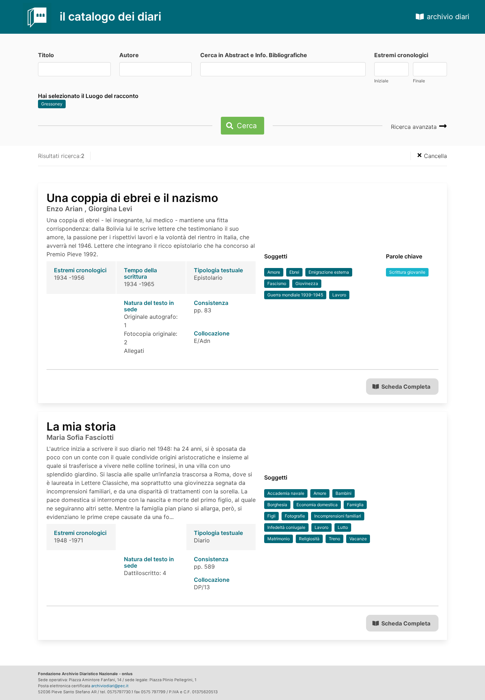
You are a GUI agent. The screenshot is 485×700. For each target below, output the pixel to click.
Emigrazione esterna (329, 272)
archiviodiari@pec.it (110, 685)
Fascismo (276, 283)
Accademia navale (285, 493)
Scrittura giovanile (407, 272)
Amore (273, 272)
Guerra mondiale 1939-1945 (295, 294)
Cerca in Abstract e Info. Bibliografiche (253, 55)
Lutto (343, 527)
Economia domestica (317, 504)
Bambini (344, 493)
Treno (334, 538)
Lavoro (339, 294)
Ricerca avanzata (414, 126)
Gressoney (51, 103)
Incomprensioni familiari (337, 516)
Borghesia (277, 504)
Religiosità (309, 538)
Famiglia (355, 504)
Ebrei (294, 272)
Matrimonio (278, 538)
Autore (129, 55)
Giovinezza (306, 283)
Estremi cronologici (401, 55)
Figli (271, 516)
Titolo (46, 55)
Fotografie (295, 516)
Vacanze (358, 538)
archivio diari (448, 16)
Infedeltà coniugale (286, 527)
